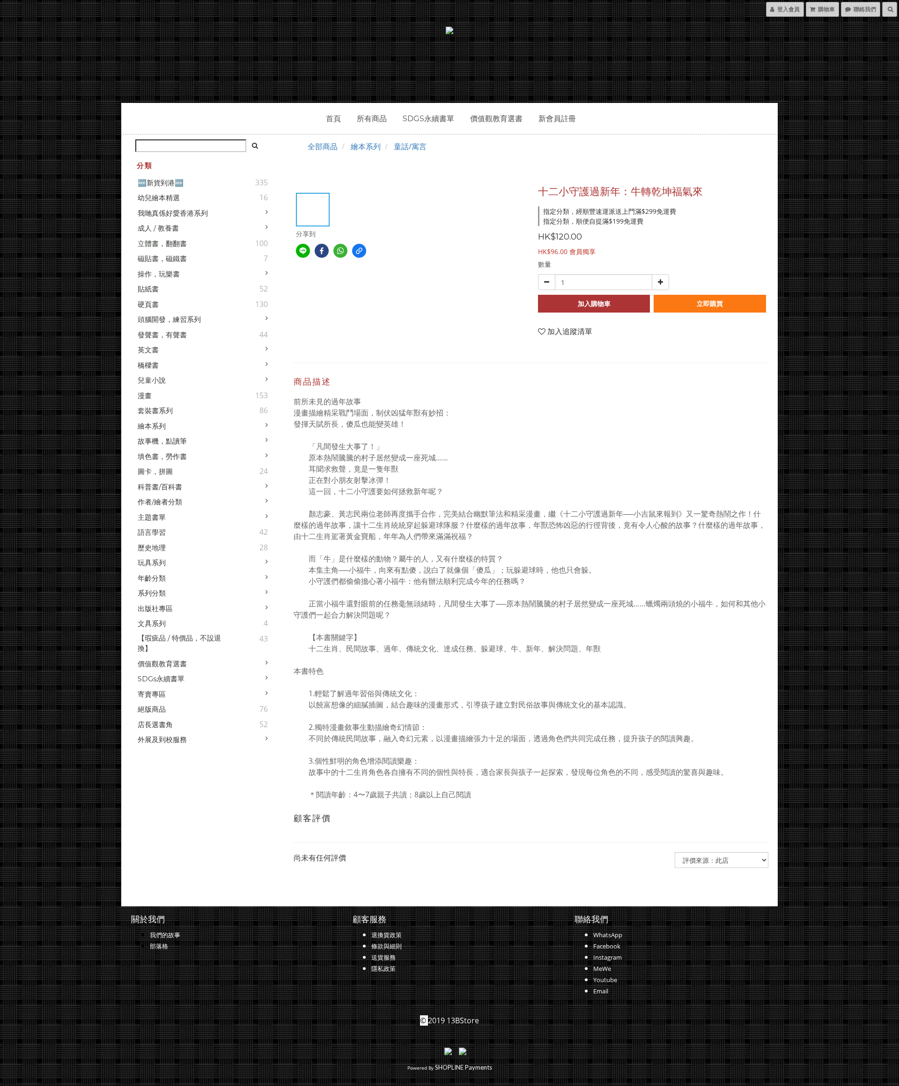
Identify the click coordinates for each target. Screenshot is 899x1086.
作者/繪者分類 (160, 501)
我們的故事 (165, 935)
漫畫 (145, 395)
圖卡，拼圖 (155, 471)
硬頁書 (148, 304)
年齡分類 (152, 578)
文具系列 (152, 623)
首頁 (333, 118)
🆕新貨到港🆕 (161, 182)
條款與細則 (386, 946)
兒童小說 (152, 380)
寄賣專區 (152, 694)
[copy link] (359, 251)
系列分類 (152, 593)
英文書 (148, 349)
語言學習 (152, 532)
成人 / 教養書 (158, 228)
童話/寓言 (410, 146)
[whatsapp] (340, 251)
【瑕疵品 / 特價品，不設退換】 (179, 643)
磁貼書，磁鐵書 (162, 258)
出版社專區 (155, 608)
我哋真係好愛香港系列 (173, 213)
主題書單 (152, 517)
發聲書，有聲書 (162, 334)
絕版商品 (152, 709)
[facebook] (322, 251)
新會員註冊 (557, 118)
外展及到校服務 (162, 739)
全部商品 (323, 146)
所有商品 (372, 118)
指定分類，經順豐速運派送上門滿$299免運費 (609, 211)
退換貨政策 (386, 935)
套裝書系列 (155, 410)
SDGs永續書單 (428, 118)
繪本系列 (152, 426)
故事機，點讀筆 (162, 441)
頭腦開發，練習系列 (169, 319)
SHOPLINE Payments (463, 1067)
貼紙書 (148, 288)
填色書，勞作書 (162, 456)
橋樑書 (148, 365)
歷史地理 (152, 547)
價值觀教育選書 (496, 118)
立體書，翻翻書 (162, 243)
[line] (303, 251)
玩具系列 (152, 562)
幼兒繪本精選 (159, 197)
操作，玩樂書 (159, 274)
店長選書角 (155, 724)
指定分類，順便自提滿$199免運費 (593, 221)
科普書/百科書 (160, 486)
